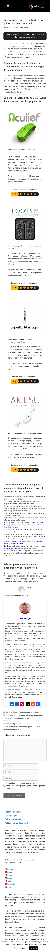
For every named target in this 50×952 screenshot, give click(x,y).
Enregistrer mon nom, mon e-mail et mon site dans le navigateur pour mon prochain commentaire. (26, 786)
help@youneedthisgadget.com (22, 860)
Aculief (33, 522)
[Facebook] (17, 704)
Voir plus (42, 945)
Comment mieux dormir (20, 718)
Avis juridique (11, 815)
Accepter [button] (34, 948)
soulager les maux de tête (13, 548)
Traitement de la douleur (29, 712)
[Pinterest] (22, 704)
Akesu (28, 522)
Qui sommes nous (13, 819)
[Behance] (38, 704)
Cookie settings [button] (20, 948)
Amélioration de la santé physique (19, 715)
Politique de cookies (14, 812)
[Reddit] (33, 704)
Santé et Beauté (12, 712)
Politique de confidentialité (16, 823)
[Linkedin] (12, 704)
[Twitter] (28, 704)
